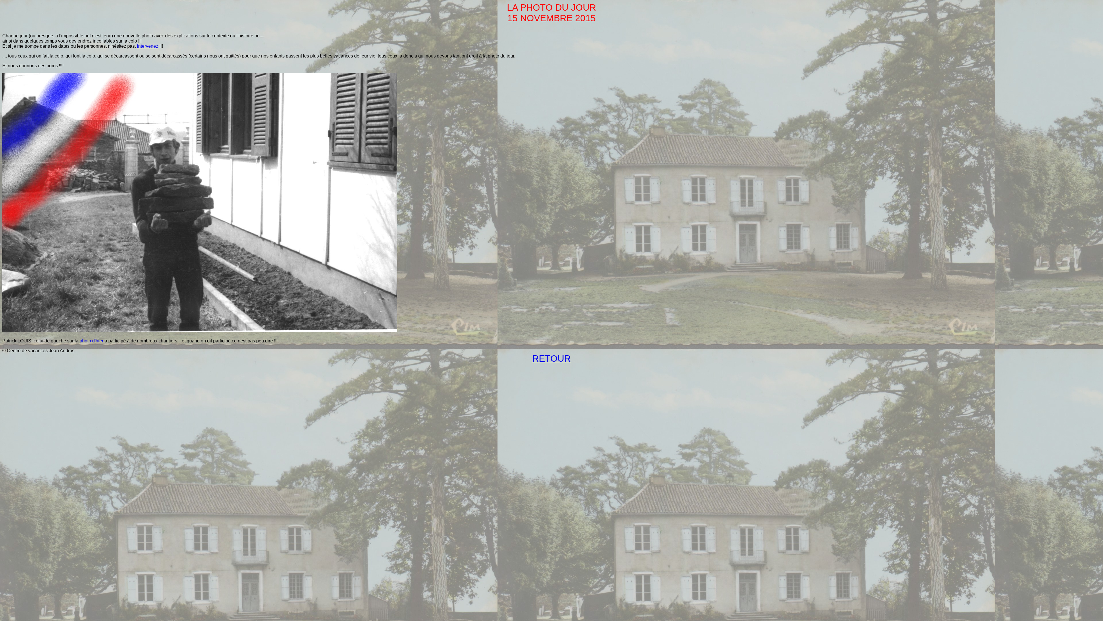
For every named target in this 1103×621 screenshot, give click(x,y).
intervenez (147, 46)
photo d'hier (91, 340)
